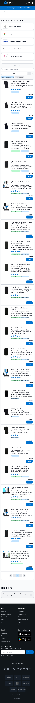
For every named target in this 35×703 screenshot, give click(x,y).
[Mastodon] (21, 669)
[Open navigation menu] (2, 2)
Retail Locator (22, 617)
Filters (14, 73)
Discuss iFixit (4, 617)
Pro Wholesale (22, 614)
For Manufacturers (23, 619)
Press (19, 622)
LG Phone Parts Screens (15, 56)
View (29, 97)
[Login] (32, 2)
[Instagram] (14, 669)
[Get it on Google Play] (24, 639)
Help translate (16, 663)
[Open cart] (29, 2)
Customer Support (6, 614)
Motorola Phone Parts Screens (17, 49)
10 (17, 575)
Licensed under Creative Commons (17, 695)
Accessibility (4, 633)
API (2, 622)
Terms (3, 638)
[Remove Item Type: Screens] (13, 77)
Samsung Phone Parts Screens (17, 41)
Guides (10, 12)
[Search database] (25, 2)
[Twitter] (11, 669)
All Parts (8, 16)
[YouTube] (18, 669)
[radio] (29, 73)
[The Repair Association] (30, 669)
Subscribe (29, 652)
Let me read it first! (8, 655)
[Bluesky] (24, 669)
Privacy (3, 636)
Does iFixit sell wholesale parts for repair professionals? (15, 595)
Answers (17, 12)
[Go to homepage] (9, 2)
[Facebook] (8, 669)
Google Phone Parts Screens (17, 34)
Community (21, 611)
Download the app (24, 630)
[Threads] (27, 669)
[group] (31, 73)
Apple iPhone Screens (15, 26)
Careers (3, 619)
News (19, 625)
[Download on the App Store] (24, 634)
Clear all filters (19, 77)
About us (3, 611)
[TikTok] (5, 669)
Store (2, 16)
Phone (14, 16)
